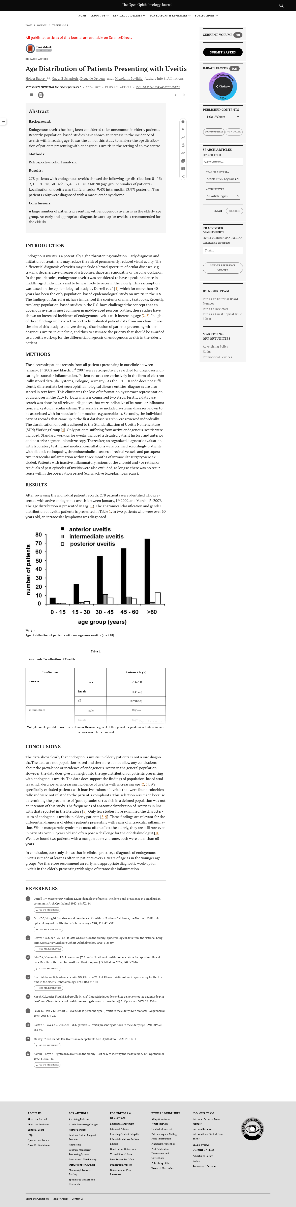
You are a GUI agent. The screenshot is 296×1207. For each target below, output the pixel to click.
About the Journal (37, 1119)
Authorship (75, 1144)
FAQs (30, 1134)
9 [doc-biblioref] (106, 816)
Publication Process (121, 1164)
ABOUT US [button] (98, 15)
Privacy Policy (60, 1198)
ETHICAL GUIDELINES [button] (127, 15)
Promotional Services (217, 357)
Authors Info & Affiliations (164, 78)
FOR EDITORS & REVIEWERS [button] (168, 15)
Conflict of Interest (161, 1128)
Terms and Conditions (37, 1198)
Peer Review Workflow (122, 1159)
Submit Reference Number (223, 268)
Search (234, 210)
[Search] (281, 5)
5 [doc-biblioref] (84, 811)
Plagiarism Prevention (163, 1143)
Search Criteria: (218, 172)
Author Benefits (77, 1129)
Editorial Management (122, 1123)
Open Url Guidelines (39, 1145)
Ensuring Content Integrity (124, 1134)
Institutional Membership (82, 1159)
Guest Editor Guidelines (123, 1149)
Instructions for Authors (82, 1164)
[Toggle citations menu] (48, 929)
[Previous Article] (175, 95)
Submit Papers (223, 52)
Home (83, 15)
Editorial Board (36, 1129)
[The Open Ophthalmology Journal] (252, 1128)
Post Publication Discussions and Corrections (160, 1153)
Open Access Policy (38, 1140)
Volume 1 (42, 25)
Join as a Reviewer (215, 309)
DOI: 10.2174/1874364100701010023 (158, 87)
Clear (218, 210)
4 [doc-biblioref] (63, 429)
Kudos (207, 352)
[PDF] (41, 95)
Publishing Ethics (160, 1163)
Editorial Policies (119, 1128)
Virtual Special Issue (121, 1154)
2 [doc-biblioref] (144, 315)
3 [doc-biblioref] (147, 315)
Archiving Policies (79, 1119)
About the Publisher (38, 1124)
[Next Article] (184, 95)
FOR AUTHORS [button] (205, 15)
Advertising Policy (215, 346)
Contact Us (77, 1198)
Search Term (212, 155)
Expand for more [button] (148, 721)
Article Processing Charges (83, 1124)
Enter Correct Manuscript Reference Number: (222, 240)
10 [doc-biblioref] (157, 833)
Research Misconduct (163, 1168)
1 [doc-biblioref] (116, 288)
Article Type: (215, 189)
